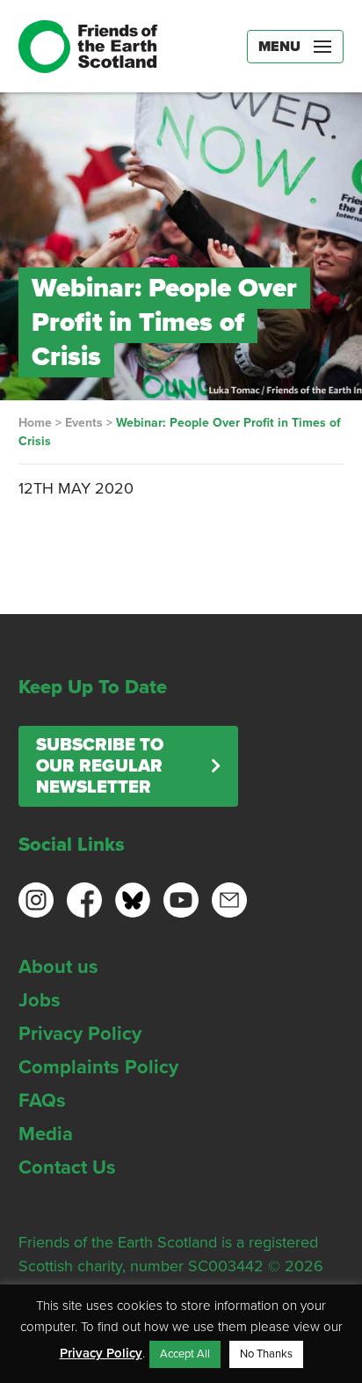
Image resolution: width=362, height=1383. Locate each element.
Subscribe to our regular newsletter (99, 766)
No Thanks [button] (266, 1354)
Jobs (39, 1000)
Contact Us (67, 1167)
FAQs (42, 1100)
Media (45, 1134)
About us (58, 966)
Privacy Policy (79, 1033)
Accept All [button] (185, 1354)
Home (35, 422)
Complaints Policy (98, 1067)
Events (84, 422)
